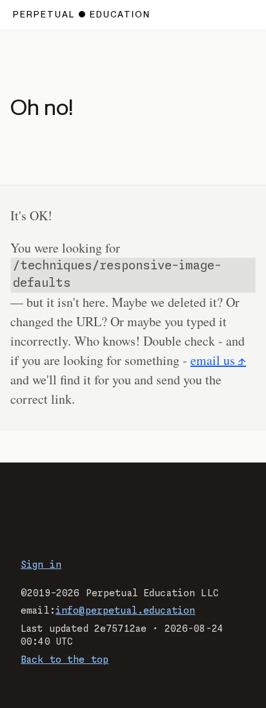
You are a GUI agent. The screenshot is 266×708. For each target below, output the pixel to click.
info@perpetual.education (125, 611)
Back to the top (64, 660)
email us (212, 360)
